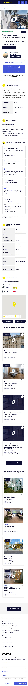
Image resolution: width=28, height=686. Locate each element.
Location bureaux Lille (6, 644)
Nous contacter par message (13, 71)
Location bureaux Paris (6, 637)
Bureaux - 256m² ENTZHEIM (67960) (9, 496)
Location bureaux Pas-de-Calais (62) (9, 625)
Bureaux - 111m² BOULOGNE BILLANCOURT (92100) (12, 589)
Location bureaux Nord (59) (7, 623)
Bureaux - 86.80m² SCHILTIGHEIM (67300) (10, 527)
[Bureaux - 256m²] (13, 485)
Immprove (4, 667)
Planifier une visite (12, 66)
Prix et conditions (13, 80)
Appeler (8, 683)
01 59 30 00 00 (22, 2)
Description (5, 80)
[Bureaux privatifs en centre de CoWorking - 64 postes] (13, 340)
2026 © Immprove (8, 678)
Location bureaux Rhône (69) (7, 632)
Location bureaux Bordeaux (7, 641)
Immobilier (5, 671)
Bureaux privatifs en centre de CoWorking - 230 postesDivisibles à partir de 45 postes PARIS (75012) (13, 446)
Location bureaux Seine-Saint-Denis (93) (10, 630)
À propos (4, 675)
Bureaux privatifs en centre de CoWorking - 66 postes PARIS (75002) (12, 383)
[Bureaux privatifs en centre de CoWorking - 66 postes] (13, 371)
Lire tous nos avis (14, 608)
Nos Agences (6, 662)
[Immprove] (8, 2)
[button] (3, 20)
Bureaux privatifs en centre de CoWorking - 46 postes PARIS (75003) (12, 414)
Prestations (20, 80)
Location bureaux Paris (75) (7, 628)
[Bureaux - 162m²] (13, 546)
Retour (6, 9)
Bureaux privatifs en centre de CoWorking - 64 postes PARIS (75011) (12, 352)
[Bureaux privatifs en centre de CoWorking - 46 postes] (13, 402)
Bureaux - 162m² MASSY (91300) (8, 557)
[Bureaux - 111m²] (13, 576)
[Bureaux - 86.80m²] (13, 515)
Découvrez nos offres (14, 462)
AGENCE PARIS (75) (15, 56)
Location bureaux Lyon (6, 639)
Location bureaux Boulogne (7, 646)
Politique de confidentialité (18, 678)
